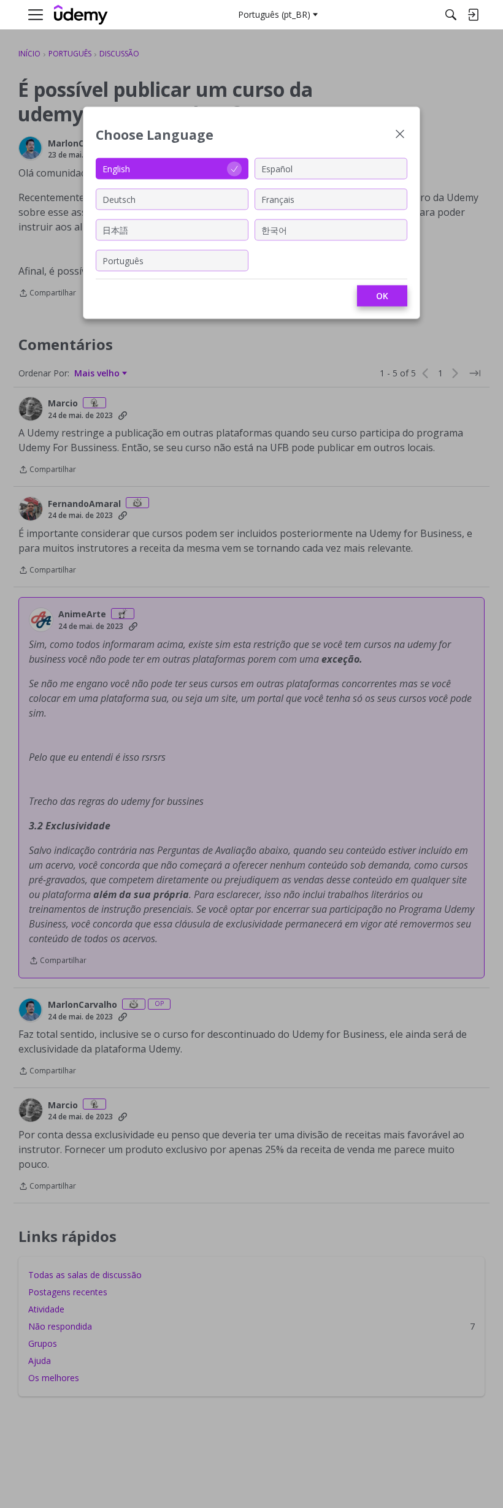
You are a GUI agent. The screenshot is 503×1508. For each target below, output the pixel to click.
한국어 (274, 229)
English (116, 168)
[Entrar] (473, 15)
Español (277, 168)
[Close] (400, 135)
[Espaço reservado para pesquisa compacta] (451, 15)
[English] (81, 15)
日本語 (115, 229)
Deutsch (119, 199)
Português (123, 260)
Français (277, 199)
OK (382, 296)
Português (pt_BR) (274, 14)
